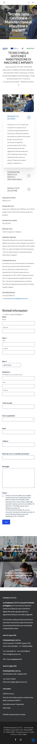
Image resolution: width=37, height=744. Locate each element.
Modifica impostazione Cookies (14, 714)
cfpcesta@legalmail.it (14, 659)
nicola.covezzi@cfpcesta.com (17, 298)
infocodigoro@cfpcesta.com (17, 682)
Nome (4, 319)
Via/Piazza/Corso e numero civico (12, 374)
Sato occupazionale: (9, 416)
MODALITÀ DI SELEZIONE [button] (13, 189)
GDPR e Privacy (8, 694)
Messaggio (5, 466)
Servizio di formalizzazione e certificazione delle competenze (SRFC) (18, 698)
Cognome (5, 327)
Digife (25, 734)
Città (3, 340)
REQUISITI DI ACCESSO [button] (13, 117)
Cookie (31, 732)
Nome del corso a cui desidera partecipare (16, 454)
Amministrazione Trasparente (13, 704)
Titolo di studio (7, 403)
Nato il (5, 361)
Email (4, 428)
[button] (33, 2)
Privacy (14, 734)
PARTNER (6, 708)
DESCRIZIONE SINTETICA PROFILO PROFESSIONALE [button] (14, 176)
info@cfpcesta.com (14, 654)
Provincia (5, 348)
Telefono (5, 441)
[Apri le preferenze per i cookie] (33, 741)
